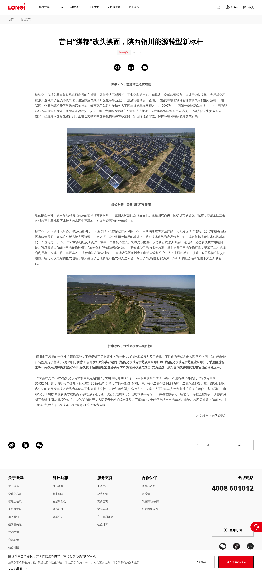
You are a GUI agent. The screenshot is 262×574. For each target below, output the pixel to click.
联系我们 (147, 493)
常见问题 (102, 509)
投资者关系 (15, 524)
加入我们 (13, 516)
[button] (218, 7)
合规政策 (13, 539)
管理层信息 (15, 501)
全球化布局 (15, 493)
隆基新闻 (26, 19)
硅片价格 (58, 486)
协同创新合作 (150, 509)
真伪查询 (102, 501)
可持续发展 (15, 509)
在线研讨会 (59, 501)
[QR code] (222, 546)
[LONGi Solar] (16, 7)
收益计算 (102, 524)
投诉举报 (13, 532)
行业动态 (58, 493)
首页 (11, 19)
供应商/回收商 (150, 501)
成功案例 (102, 493)
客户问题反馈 (105, 516)
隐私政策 (134, 562)
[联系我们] (256, 527)
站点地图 (13, 547)
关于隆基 (13, 486)
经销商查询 (148, 486)
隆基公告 (58, 516)
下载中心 (102, 486)
